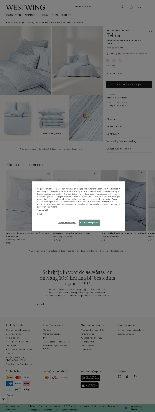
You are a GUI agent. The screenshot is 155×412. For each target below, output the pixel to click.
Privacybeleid (42, 210)
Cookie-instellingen (67, 222)
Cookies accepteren (89, 222)
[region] (78, 206)
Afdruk (39, 214)
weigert (71, 204)
